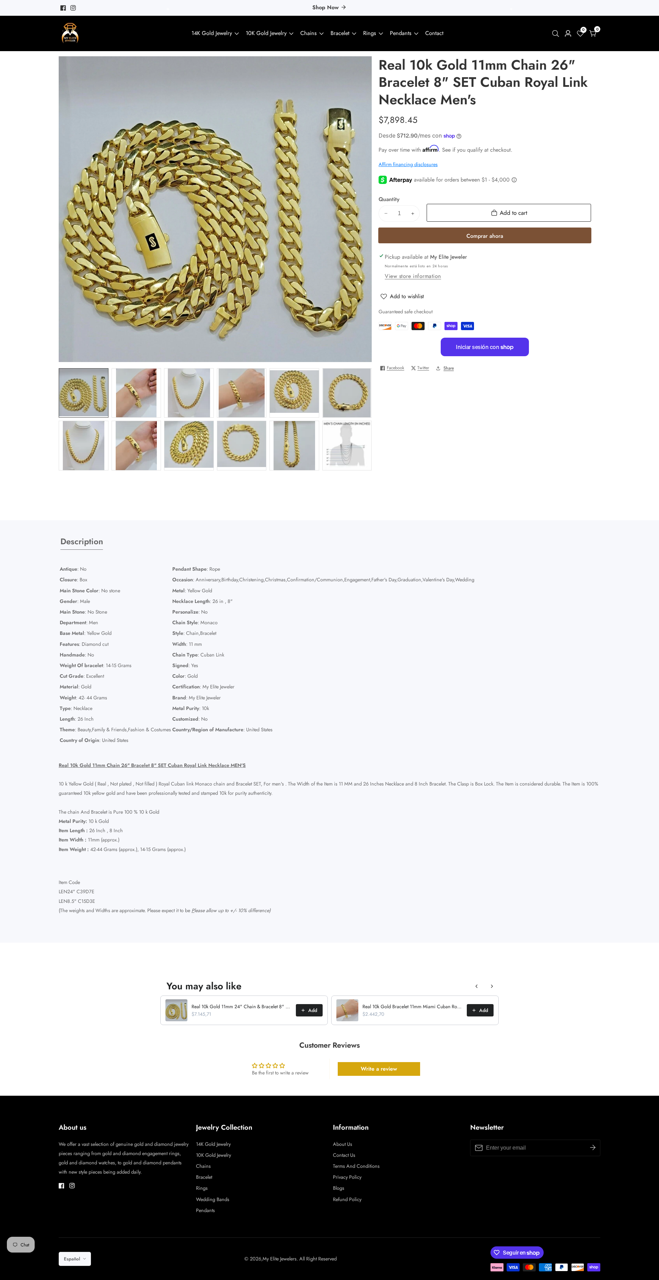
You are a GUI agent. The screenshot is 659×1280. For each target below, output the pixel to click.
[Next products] (491, 986)
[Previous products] (476, 986)
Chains (308, 33)
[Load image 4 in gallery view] (242, 393)
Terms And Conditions (356, 1166)
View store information (413, 276)
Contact (434, 33)
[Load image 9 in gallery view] (189, 445)
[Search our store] (557, 33)
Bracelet (340, 33)
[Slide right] (377, 419)
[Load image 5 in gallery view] (294, 393)
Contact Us (344, 1155)
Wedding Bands (212, 1199)
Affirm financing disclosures (408, 164)
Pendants (401, 33)
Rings (369, 33)
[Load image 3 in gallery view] (189, 393)
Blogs (338, 1188)
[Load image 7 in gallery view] (83, 445)
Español (72, 1259)
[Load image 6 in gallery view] (347, 393)
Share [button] (448, 368)
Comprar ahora (484, 236)
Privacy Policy (347, 1177)
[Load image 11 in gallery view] (294, 445)
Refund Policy (347, 1199)
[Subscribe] (593, 1147)
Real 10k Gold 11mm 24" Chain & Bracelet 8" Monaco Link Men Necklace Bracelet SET (242, 1006)
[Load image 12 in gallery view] (347, 445)
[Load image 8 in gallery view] (136, 445)
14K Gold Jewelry (212, 33)
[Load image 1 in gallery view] (83, 393)
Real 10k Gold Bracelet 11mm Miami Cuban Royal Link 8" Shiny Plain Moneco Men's (412, 1006)
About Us (342, 1144)
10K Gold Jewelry (266, 33)
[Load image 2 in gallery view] (136, 393)
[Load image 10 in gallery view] (242, 445)
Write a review (379, 1069)
